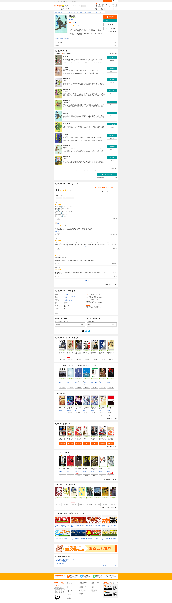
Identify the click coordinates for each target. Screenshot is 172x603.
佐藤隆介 (109, 355)
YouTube (68, 597)
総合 (56, 8)
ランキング (69, 587)
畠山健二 (68, 441)
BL (73, 9)
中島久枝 (101, 410)
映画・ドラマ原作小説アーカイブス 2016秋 (78, 526)
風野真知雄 (69, 410)
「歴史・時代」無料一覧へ (111, 446)
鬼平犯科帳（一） (67, 56)
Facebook (69, 598)
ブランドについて (94, 585)
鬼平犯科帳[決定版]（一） (62, 352)
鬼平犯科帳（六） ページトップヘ (109, 565)
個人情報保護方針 (94, 589)
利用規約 (92, 587)
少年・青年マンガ (62, 9)
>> (106, 170)
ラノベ (85, 8)
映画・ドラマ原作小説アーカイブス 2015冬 (78, 539)
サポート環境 (81, 589)
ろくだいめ (85, 438)
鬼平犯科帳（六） (67, 112)
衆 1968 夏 (110, 380)
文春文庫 (65, 299)
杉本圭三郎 (77, 471)
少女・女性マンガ (68, 9)
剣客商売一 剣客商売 (66, 499)
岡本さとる (77, 410)
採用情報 (92, 586)
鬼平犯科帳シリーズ (68, 300)
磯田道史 (60, 382)
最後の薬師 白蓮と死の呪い (94, 408)
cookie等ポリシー (94, 591)
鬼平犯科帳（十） (67, 156)
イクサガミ (85, 468)
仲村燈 (84, 441)
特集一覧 (68, 586)
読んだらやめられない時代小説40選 (93, 525)
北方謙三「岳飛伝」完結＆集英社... (94, 439)
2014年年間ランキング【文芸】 (92, 538)
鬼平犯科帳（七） (67, 123)
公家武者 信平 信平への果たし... (102, 439)
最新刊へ (69, 53)
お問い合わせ (81, 593)
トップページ (69, 583)
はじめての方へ (110, 9)
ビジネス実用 (96, 9)
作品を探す (81, 585)
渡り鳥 (68, 380)
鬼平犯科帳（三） (67, 78)
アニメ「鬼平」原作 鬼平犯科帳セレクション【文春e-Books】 (113, 500)
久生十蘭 (92, 382)
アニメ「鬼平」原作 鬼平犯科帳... (78, 353)
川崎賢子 (96, 382)
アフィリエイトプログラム (83, 595)
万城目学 (60, 410)
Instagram (69, 594)
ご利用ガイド (116, 9)
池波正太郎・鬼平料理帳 (110, 352)
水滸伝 (68, 468)
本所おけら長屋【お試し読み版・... (70, 439)
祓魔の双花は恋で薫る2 (86, 408)
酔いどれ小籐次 (62, 468)
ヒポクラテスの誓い (102, 380)
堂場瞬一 (109, 382)
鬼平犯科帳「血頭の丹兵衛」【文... (70, 353)
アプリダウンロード (82, 586)
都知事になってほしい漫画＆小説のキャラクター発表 (109, 526)
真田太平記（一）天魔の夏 (58, 499)
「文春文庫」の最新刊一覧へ (111, 418)
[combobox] (75, 6)
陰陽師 (100, 468)
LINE (68, 591)
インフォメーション (82, 591)
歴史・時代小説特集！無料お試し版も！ (109, 539)
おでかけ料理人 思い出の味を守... (102, 408)
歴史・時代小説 (72, 296)
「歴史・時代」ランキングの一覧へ (110, 479)
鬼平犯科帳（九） (67, 145)
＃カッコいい (59, 197)
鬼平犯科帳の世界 (94, 352)
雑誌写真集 (102, 9)
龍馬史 (60, 380)
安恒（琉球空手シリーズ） (94, 469)
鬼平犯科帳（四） (67, 89)
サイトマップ (93, 593)
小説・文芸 (90, 8)
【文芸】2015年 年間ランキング (61, 538)
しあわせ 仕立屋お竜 (78, 408)
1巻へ (64, 53)
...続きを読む (85, 246)
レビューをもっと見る (86, 280)
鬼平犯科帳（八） (67, 134)
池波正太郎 (71, 19)
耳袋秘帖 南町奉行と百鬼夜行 (70, 408)
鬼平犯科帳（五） (67, 100)
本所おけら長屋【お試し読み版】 (110, 439)
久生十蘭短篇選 (94, 380)
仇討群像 (103, 499)
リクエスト (81, 594)
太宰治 (68, 382)
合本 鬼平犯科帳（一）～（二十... (86, 353)
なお (58, 223)
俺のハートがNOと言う (86, 380)
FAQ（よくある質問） (83, 590)
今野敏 (92, 471)
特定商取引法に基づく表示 (95, 590)
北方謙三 (68, 471)
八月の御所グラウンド (62, 408)
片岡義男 (84, 382)
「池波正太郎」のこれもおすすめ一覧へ (109, 507)
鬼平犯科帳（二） (67, 67)
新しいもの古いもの (89, 499)
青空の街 (80, 499)
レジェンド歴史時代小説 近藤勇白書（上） (74, 500)
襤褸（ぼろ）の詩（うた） (78, 380)
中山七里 (101, 382)
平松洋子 (109, 410)
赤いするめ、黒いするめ (110, 408)
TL (79, 8)
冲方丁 (60, 441)
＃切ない (57, 231)
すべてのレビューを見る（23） (111, 284)
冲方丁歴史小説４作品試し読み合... (62, 439)
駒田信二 (109, 471)
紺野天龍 (92, 410)
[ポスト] (83, 331)
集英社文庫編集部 (94, 441)
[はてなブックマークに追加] (89, 331)
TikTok (68, 595)
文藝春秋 (65, 297)
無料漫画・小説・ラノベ (71, 585)
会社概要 (92, 583)
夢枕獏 (100, 471)
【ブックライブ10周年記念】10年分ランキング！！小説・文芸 (62, 526)
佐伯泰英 (60, 471)
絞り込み (66, 6)
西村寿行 (76, 382)
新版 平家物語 (78, 468)
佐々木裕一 (101, 441)
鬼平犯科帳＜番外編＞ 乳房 (102, 352)
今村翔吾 (84, 471)
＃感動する (66, 197)
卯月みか (84, 410)
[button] (62, 359)
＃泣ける (72, 197)
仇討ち (95, 499)
